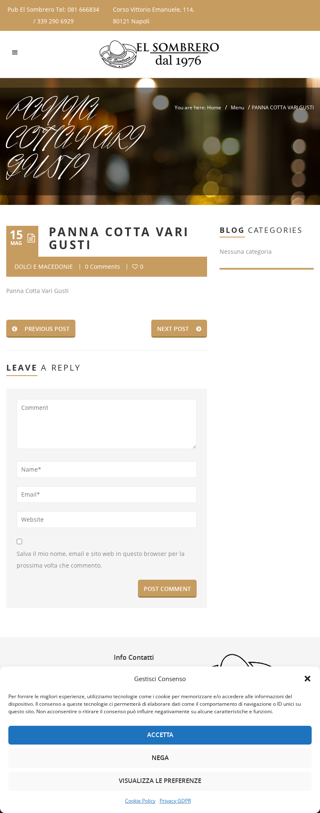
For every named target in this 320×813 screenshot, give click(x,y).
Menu (237, 107)
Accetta (160, 734)
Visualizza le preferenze (160, 780)
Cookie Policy (140, 800)
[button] (307, 678)
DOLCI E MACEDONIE (44, 266)
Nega (160, 757)
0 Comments (102, 266)
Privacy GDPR (175, 800)
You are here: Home (198, 107)
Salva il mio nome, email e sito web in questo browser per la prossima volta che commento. (101, 559)
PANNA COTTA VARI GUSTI (119, 238)
